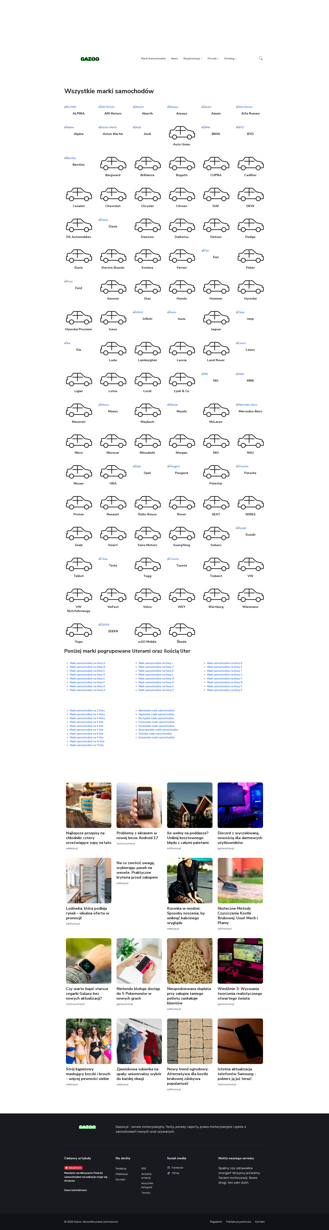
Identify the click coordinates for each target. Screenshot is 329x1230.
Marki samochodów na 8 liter (86, 733)
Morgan (181, 452)
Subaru (216, 545)
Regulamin (216, 1221)
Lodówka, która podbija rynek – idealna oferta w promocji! (87, 913)
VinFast (113, 607)
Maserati (78, 422)
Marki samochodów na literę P (156, 690)
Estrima (147, 267)
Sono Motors (147, 545)
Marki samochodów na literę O (156, 686)
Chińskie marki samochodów (155, 733)
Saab (79, 545)
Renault (113, 514)
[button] (261, 58)
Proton (79, 514)
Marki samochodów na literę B (87, 666)
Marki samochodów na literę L (156, 674)
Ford (78, 288)
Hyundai (250, 298)
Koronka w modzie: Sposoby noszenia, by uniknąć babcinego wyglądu (186, 915)
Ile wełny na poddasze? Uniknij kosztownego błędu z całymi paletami (188, 837)
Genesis (113, 298)
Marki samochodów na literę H (87, 690)
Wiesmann (250, 607)
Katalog (229, 58)
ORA (113, 483)
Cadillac (250, 175)
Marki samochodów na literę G (87, 686)
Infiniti (147, 319)
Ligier (79, 391)
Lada (113, 360)
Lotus (113, 391)
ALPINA (79, 113)
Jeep (250, 319)
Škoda (181, 641)
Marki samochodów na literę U (224, 674)
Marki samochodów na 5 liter (86, 722)
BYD (250, 134)
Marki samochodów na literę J (156, 666)
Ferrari (182, 267)
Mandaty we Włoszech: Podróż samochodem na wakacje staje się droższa (85, 1176)
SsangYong (181, 545)
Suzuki (250, 535)
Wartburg (216, 607)
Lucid (147, 391)
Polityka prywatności (238, 1221)
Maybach (147, 422)
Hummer (216, 298)
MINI (250, 380)
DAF (216, 206)
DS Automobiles (78, 237)
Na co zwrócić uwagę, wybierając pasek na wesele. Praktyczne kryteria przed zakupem (137, 870)
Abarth (147, 113)
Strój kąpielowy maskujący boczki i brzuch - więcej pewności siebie (88, 1073)
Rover (181, 514)
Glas (147, 298)
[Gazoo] (90, 58)
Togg (147, 576)
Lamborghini (147, 360)
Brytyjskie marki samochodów (156, 718)
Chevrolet (113, 206)
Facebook (177, 1167)
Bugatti (181, 175)
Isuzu (182, 319)
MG (215, 380)
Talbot (79, 576)
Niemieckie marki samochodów (156, 710)
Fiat (216, 257)
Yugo (79, 641)
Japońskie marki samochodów (156, 714)
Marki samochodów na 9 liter (86, 737)
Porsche (250, 473)
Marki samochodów (153, 58)
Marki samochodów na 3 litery (87, 714)
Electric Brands (113, 267)
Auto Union (181, 144)
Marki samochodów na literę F (87, 682)
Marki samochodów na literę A (87, 663)
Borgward (112, 175)
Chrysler (147, 206)
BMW (216, 134)
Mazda (182, 411)
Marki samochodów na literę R (224, 663)
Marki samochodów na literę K (156, 670)
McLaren (215, 422)
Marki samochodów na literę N (156, 682)
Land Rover (216, 360)
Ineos (113, 329)
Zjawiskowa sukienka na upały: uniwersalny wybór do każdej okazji (139, 1073)
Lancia (182, 360)
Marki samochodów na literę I (155, 663)
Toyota (181, 565)
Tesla (113, 565)
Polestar (215, 483)
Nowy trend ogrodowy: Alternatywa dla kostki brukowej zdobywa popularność (187, 1076)
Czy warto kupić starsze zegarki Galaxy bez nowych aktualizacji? (87, 993)
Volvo (147, 607)
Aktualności (75, 1167)
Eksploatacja (192, 58)
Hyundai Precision (78, 329)
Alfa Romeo (250, 113)
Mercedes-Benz (250, 411)
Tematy (145, 1192)
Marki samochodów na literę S (224, 666)
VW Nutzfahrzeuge (78, 609)
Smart (113, 545)
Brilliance (147, 175)
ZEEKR (113, 631)
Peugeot (181, 473)
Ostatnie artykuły (146, 1176)
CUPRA (216, 175)
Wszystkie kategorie (147, 1185)
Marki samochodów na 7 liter (86, 729)
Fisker (250, 267)
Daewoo (147, 237)
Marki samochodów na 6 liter (86, 726)
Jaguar (216, 329)
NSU (250, 452)
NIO (216, 452)
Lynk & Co (181, 391)
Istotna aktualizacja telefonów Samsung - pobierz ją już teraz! (237, 1073)
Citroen (181, 206)
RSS (143, 1168)
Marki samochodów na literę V (224, 678)
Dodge (250, 237)
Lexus (250, 349)
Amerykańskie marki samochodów (158, 729)
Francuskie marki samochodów (156, 722)
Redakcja (121, 1168)
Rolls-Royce (147, 514)
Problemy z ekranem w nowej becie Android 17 (137, 835)
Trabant (216, 576)
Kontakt (120, 1179)
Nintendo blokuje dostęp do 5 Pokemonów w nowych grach (138, 993)
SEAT (216, 514)
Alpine (79, 134)
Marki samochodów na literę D (87, 674)
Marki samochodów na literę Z (224, 690)
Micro (79, 452)
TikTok (175, 1173)
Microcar (113, 452)
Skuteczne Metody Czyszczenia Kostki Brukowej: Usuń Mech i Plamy (238, 915)
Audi (147, 134)
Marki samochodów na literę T (224, 670)
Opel (147, 473)
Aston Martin (113, 134)
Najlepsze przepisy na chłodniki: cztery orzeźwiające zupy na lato (88, 837)
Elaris (79, 267)
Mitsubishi (147, 452)
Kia (78, 349)
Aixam (216, 113)
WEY (181, 607)
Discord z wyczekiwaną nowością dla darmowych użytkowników (240, 837)
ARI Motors (112, 113)
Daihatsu (181, 237)
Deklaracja (122, 1174)
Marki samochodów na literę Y (224, 686)
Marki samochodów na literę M (156, 678)
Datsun (216, 237)
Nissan (79, 483)
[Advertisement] (164, 27)
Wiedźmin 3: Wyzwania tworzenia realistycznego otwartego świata (240, 993)
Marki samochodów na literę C (87, 670)
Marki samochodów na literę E (87, 678)
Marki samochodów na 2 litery (87, 710)
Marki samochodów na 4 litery (87, 718)
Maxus (113, 411)
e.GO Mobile (147, 641)
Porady (212, 58)
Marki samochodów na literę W (225, 682)
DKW (250, 206)
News (174, 58)
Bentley (79, 165)
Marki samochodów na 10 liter (87, 741)
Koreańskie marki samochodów (156, 737)
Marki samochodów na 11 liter (87, 745)
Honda (182, 298)
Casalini (79, 206)
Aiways (181, 113)
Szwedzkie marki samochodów (156, 726)
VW (250, 576)
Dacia (113, 226)
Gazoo (78, 1221)
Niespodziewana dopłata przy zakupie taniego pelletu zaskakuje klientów (189, 996)
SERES (250, 514)
